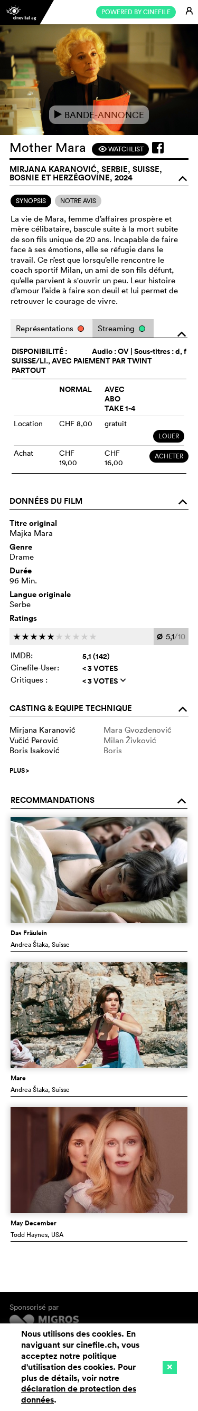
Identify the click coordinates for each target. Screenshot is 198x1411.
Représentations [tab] (46, 328)
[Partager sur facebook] (158, 148)
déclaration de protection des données (78, 1394)
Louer (168, 435)
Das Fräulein (29, 933)
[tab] (31, 201)
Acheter (169, 456)
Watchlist (121, 149)
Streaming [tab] (117, 328)
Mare (18, 1078)
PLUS (19, 770)
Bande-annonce (99, 114)
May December (33, 1223)
